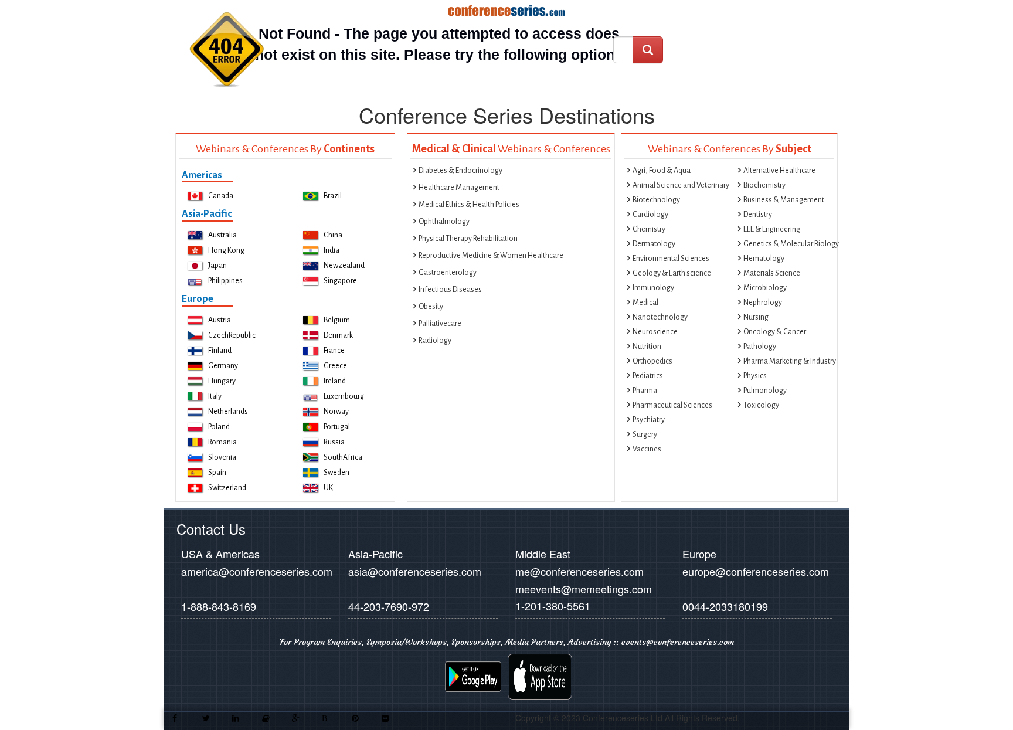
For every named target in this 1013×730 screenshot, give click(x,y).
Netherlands (228, 412)
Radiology (435, 341)
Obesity (431, 307)
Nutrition (647, 346)
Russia (334, 442)
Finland (220, 351)
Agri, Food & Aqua (662, 171)
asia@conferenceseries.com (414, 571)
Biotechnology (656, 200)
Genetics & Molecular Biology (791, 244)
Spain (217, 472)
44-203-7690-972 (388, 606)
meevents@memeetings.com (583, 588)
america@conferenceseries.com (256, 571)
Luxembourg (344, 396)
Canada (220, 196)
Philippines (225, 281)
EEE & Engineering (771, 229)
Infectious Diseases (450, 290)
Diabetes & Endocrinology (460, 171)
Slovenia (222, 457)
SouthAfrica (343, 457)
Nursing (756, 317)
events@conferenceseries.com (677, 642)
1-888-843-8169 (218, 606)
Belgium (337, 320)
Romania (222, 442)
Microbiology (765, 288)
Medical (645, 302)
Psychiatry (649, 420)
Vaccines (647, 449)
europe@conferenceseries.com (755, 571)
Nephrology (762, 302)
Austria (219, 320)
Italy (215, 396)
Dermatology (654, 244)
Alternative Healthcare (779, 171)
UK (328, 488)
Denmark (338, 335)
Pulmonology (765, 390)
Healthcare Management (459, 188)
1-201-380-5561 (552, 605)
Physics (755, 376)
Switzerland (227, 488)
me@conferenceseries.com (579, 571)
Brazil (333, 196)
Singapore (340, 281)
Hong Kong (226, 250)
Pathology (759, 346)
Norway (336, 412)
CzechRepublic (232, 335)
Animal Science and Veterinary (681, 185)
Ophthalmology (444, 222)
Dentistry (757, 214)
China (333, 235)
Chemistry (649, 229)
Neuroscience (655, 332)
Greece (335, 366)
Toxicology (761, 405)
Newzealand (344, 266)
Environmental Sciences (671, 258)
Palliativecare (440, 324)
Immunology (653, 288)
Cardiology (650, 214)
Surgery (645, 434)
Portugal (337, 427)
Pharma (645, 390)
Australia (222, 235)
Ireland (335, 381)
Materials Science (771, 273)
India (331, 250)
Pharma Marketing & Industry (789, 361)
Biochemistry (764, 185)
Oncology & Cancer (774, 332)
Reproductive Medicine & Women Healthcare (491, 256)
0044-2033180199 (725, 606)
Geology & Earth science (672, 273)
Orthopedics (652, 361)
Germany (223, 366)
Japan (217, 266)
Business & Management (783, 200)
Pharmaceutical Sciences (672, 405)
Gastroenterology (448, 273)
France (334, 351)
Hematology (763, 258)
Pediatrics (648, 376)
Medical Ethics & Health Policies (469, 205)
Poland (219, 427)
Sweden (336, 472)
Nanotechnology (660, 317)
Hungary (222, 381)
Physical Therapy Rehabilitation (468, 239)
